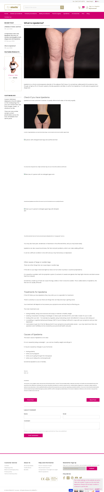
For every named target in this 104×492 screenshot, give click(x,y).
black (14, 81)
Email (64, 414)
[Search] (44, 7)
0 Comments (46, 25)
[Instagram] (68, 478)
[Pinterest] (72, 478)
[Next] (21, 68)
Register (97, 6)
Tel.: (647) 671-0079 (79, 1)
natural (11, 81)
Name (26, 414)
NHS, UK (26, 373)
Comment (27, 421)
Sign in (91, 6)
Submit (91, 468)
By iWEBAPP (33, 490)
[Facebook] (64, 478)
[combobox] (42, 7)
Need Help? (90, 1)
